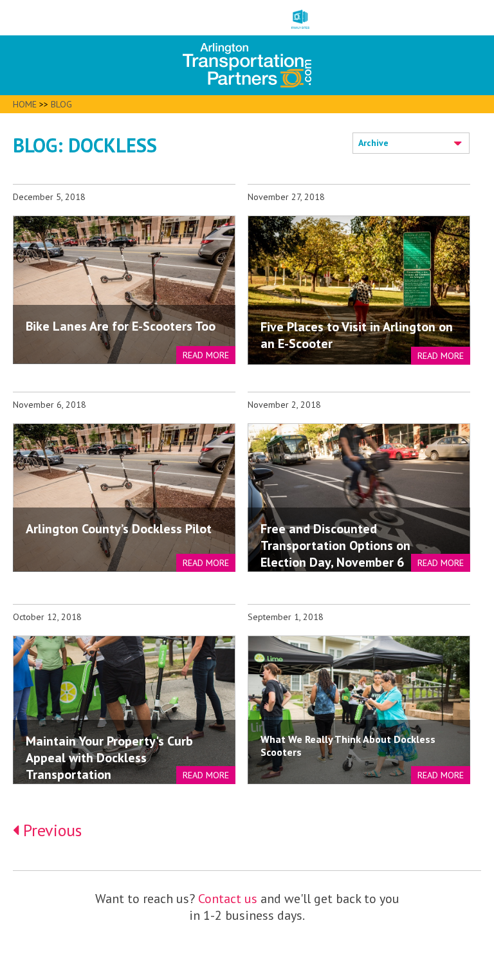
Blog (61, 104)
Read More (206, 355)
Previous (50, 830)
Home (25, 104)
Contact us (227, 898)
